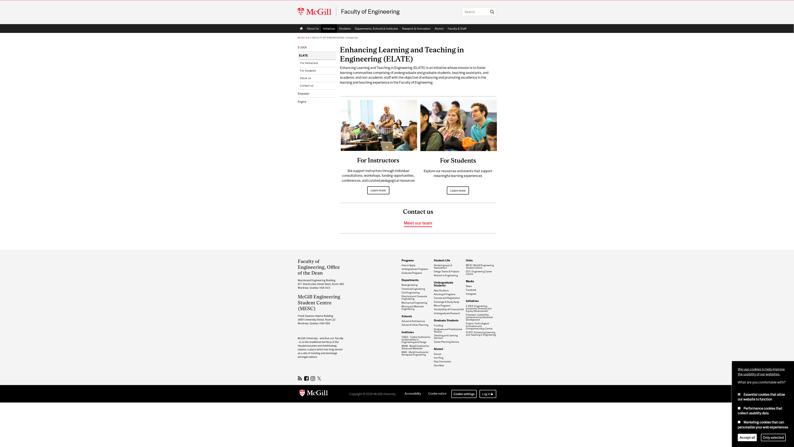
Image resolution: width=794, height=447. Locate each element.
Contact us (306, 85)
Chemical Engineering (413, 289)
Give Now (439, 365)
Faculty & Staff (457, 28)
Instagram (471, 294)
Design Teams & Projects (446, 271)
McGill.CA (303, 37)
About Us (313, 28)
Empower (303, 93)
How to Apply (408, 265)
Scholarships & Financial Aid (449, 309)
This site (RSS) (300, 378)
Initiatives (329, 28)
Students (345, 28)
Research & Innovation (416, 28)
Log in (486, 394)
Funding (438, 325)
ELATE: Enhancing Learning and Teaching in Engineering (481, 333)
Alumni (439, 28)
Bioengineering (409, 285)
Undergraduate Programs (415, 269)
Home (301, 28)
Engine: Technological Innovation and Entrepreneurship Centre (479, 326)
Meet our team (418, 222)
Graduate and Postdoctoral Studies (448, 330)
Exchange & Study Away (446, 302)
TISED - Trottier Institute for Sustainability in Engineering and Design (416, 339)
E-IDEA (302, 47)
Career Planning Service (446, 342)
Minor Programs (442, 305)
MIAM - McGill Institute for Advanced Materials (415, 347)
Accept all (747, 437)
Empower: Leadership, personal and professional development (479, 317)
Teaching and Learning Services (446, 336)
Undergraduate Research (447, 313)
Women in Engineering (446, 275)
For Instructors (309, 63)
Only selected (773, 437)
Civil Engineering (411, 292)
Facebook (471, 290)
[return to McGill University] (313, 394)
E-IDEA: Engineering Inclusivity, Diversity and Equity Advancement (478, 308)
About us (305, 78)
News (469, 286)
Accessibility (413, 393)
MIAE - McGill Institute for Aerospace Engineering (415, 353)
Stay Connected (442, 361)
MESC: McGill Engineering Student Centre (480, 266)
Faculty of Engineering (370, 11)
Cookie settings (464, 394)
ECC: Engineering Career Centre (479, 272)
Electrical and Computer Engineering (414, 297)
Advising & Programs (444, 294)
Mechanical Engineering (414, 303)
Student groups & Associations (443, 266)
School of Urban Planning (415, 325)
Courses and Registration (447, 298)
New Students (441, 290)
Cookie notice (437, 393)
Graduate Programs (412, 273)
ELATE (303, 55)
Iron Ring (438, 358)
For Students (308, 70)
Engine (302, 101)
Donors (437, 354)
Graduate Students (446, 320)
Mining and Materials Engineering (413, 307)
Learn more (378, 190)
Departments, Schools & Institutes (376, 28)
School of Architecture (413, 321)
